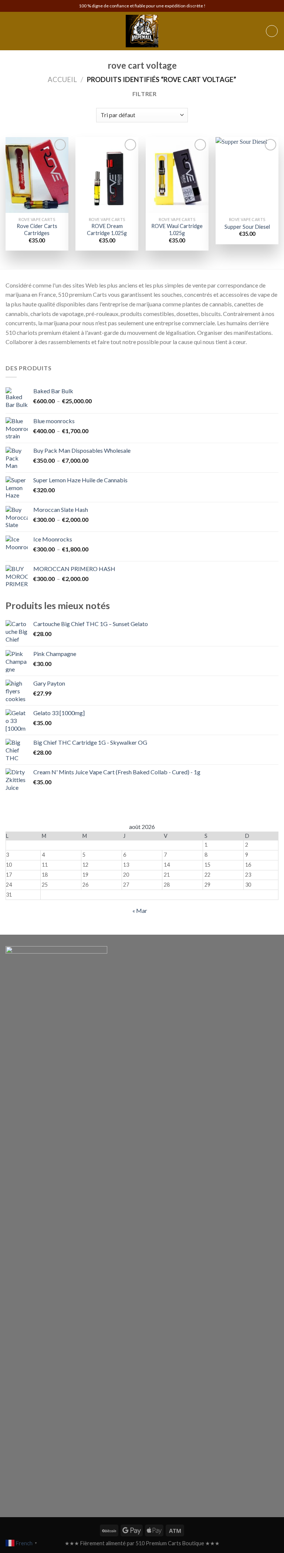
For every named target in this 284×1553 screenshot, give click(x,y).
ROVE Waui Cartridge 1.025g (177, 229)
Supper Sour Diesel (247, 227)
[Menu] (10, 31)
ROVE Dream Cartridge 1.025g (107, 229)
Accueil (62, 79)
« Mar (139, 910)
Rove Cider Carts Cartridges (37, 229)
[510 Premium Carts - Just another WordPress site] (142, 31)
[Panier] (272, 31)
